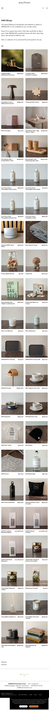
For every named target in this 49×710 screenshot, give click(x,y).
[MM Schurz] (12, 461)
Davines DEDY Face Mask (7, 245)
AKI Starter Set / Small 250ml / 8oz (7, 159)
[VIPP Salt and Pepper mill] (12, 632)
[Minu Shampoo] (36, 318)
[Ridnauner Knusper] (36, 575)
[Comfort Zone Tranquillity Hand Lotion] (12, 175)
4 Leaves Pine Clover (32, 102)
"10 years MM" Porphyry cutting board (31, 74)
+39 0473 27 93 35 (36, 686)
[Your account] (43, 8)
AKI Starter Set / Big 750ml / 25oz (32, 131)
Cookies (31, 694)
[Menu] (2, 8)
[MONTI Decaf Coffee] (36, 518)
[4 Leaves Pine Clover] (36, 89)
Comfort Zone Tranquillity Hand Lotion (9, 188)
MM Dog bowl (5, 416)
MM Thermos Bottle (7, 502)
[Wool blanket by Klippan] (36, 632)
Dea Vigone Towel (31, 245)
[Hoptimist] (36, 261)
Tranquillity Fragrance (8, 616)
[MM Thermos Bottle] (12, 489)
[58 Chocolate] (12, 118)
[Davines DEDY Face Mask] (12, 232)
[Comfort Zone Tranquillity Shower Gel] (12, 203)
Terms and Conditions (23, 694)
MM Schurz (5, 473)
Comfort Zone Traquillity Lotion (30, 217)
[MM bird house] (12, 375)
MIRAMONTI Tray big (8, 359)
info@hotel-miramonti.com (24, 687)
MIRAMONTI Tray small (32, 359)
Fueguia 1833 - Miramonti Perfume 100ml (7, 74)
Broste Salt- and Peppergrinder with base (31, 159)
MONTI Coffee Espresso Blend (6, 531)
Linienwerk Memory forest (31, 302)
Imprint (35, 694)
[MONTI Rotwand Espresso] (12, 546)
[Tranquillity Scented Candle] (36, 604)
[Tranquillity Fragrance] (12, 604)
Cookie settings (23, 706)
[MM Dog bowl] (12, 404)
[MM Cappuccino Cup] (36, 375)
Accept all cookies (33, 706)
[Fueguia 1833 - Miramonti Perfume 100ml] (12, 60)
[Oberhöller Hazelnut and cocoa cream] (36, 546)
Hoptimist (28, 273)
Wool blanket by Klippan (30, 646)
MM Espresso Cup (31, 416)
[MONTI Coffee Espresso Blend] (12, 518)
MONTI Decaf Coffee (29, 531)
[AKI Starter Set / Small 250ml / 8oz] (12, 146)
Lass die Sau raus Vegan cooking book (8, 302)
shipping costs (14, 694)
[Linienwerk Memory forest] (36, 289)
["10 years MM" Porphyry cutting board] (36, 60)
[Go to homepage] (24, 2)
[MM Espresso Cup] (36, 404)
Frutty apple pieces (7, 273)
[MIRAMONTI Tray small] (36, 346)
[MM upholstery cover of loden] (36, 489)
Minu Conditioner (7, 331)
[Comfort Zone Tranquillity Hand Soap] (36, 175)
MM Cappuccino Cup (32, 388)
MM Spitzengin (30, 473)
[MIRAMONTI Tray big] (12, 346)
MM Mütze (28, 445)
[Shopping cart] (47, 8)
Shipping (3, 662)
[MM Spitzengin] (36, 461)
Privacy (40, 694)
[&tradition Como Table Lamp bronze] (12, 89)
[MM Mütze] (36, 432)
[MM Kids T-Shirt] (12, 432)
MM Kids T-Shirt (6, 445)
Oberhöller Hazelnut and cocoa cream (32, 560)
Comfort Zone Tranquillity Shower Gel (8, 217)
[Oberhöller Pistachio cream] (12, 575)
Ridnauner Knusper (31, 588)
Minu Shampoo (30, 331)
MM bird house (6, 388)
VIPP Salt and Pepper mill (8, 646)
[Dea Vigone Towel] (36, 232)
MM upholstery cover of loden (32, 503)
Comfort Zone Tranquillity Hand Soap (32, 188)
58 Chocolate (6, 130)
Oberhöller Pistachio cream (8, 588)
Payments (4, 664)
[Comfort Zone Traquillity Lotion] (36, 203)
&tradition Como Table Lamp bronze (7, 102)
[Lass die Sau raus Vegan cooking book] (12, 289)
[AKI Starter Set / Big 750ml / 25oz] (36, 118)
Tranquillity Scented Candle (32, 617)
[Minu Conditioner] (12, 318)
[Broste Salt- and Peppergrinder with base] (36, 146)
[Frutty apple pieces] (12, 261)
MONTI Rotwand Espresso (6, 560)
